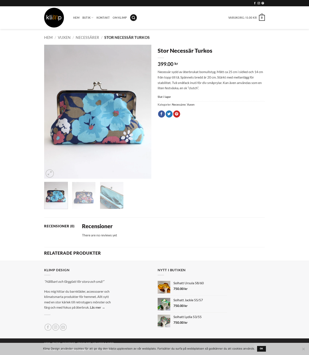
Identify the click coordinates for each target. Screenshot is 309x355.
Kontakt (103, 17)
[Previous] (51, 111)
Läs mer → (97, 307)
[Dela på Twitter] (169, 114)
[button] (133, 17)
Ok (261, 348)
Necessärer (87, 37)
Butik (86, 17)
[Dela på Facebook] (161, 114)
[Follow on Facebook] (255, 3)
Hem (76, 17)
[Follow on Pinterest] (262, 3)
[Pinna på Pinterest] (176, 114)
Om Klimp (120, 17)
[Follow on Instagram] (259, 3)
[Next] (144, 111)
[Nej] (303, 350)
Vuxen (64, 37)
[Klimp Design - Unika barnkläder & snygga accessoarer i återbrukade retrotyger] (55, 17)
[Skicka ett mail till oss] (63, 327)
